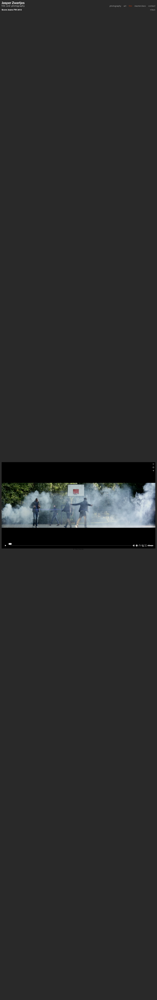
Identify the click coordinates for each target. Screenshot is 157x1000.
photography (115, 6)
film (130, 6)
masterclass (140, 6)
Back (153, 10)
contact (151, 6)
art (125, 6)
